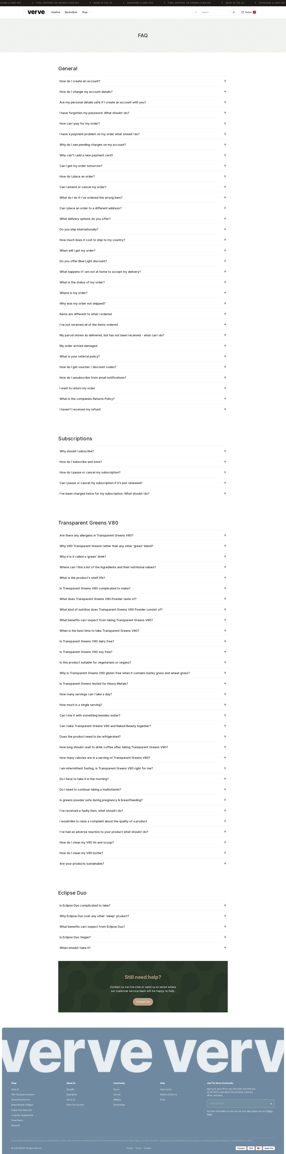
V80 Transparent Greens (22, 1094)
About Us (71, 1099)
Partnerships (119, 1104)
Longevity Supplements (22, 1115)
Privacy (129, 1148)
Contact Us (143, 1001)
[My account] (234, 12)
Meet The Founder (75, 1104)
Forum (116, 1089)
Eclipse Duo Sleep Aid (21, 1110)
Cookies (147, 1148)
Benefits (70, 1089)
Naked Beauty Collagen (22, 1104)
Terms (138, 1148)
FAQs (162, 1099)
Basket (250, 12)
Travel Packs (17, 1120)
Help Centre (165, 1089)
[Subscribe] (271, 1104)
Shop (85, 12)
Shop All (15, 1089)
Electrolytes (71, 12)
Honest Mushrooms (20, 1099)
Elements (15, 1125)
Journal (116, 1094)
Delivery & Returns (168, 1094)
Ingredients (72, 1094)
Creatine (55, 12)
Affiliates (117, 1099)
